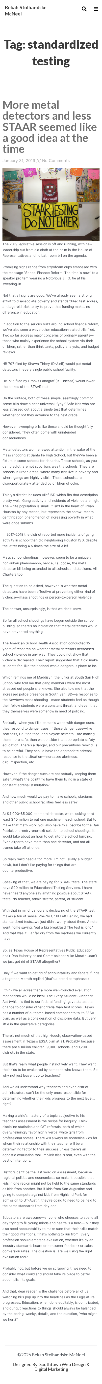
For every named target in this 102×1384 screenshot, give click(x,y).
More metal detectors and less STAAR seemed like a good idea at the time (49, 126)
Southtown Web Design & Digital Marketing (62, 1367)
